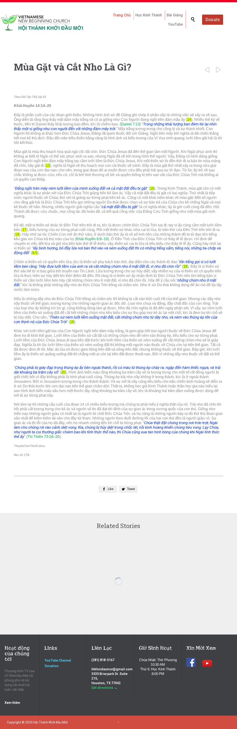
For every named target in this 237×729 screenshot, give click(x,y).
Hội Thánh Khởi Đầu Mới (50, 722)
